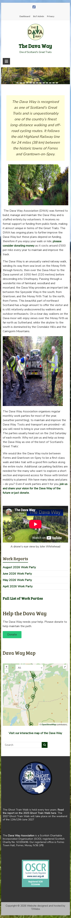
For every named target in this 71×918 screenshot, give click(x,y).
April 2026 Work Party (18, 586)
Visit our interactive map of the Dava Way (35, 733)
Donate (12, 635)
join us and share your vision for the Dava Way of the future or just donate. (35, 488)
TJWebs (35, 909)
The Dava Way (35, 45)
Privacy (50, 16)
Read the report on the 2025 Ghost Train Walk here (33, 811)
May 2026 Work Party (17, 580)
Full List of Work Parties (23, 598)
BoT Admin (38, 16)
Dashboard (24, 16)
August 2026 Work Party (19, 567)
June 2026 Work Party (17, 574)
